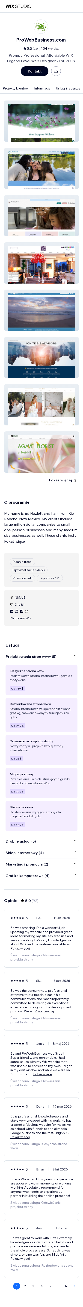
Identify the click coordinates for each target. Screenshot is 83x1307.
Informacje (42, 88)
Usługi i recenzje (68, 88)
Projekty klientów (16, 88)
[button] (41, 121)
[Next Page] (74, 1286)
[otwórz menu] (75, 6)
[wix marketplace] (18, 6)
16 (66, 1286)
